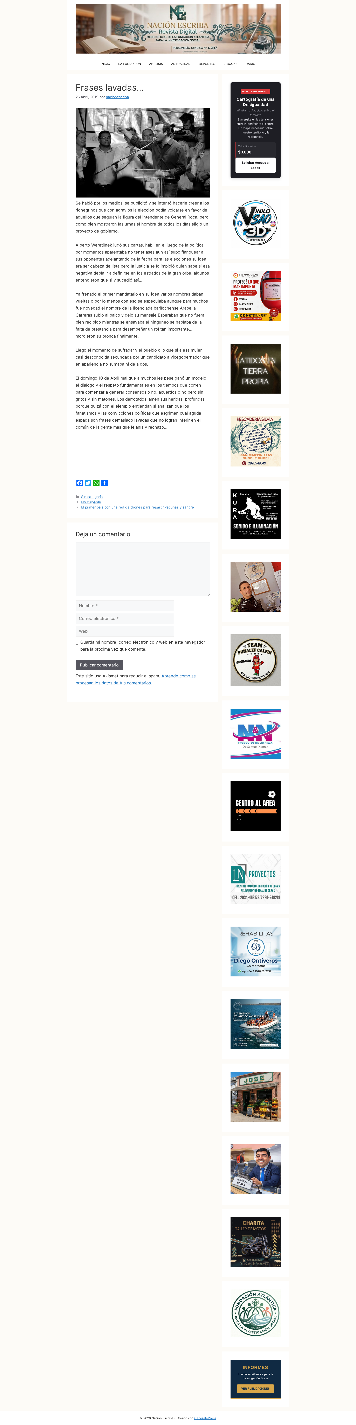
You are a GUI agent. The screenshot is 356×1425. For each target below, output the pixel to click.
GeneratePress (205, 1418)
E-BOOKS (231, 64)
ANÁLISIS (156, 64)
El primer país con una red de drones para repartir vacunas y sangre (137, 507)
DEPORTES (207, 64)
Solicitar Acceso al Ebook (255, 165)
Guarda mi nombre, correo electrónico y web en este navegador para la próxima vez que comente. (142, 646)
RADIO (250, 64)
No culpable (91, 502)
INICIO (105, 64)
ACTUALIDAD (181, 64)
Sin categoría (92, 497)
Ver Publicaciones (255, 1388)
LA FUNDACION (129, 64)
